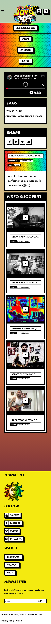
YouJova (11, 565)
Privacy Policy (7, 620)
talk (25, 61)
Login (38, 11)
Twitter (14, 531)
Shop (9, 573)
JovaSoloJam (26, 161)
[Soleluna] (14, 491)
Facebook (15, 523)
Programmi (13, 557)
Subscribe (29, 142)
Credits (19, 620)
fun (25, 39)
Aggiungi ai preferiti (22, 142)
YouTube (14, 515)
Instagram (16, 539)
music (25, 50)
